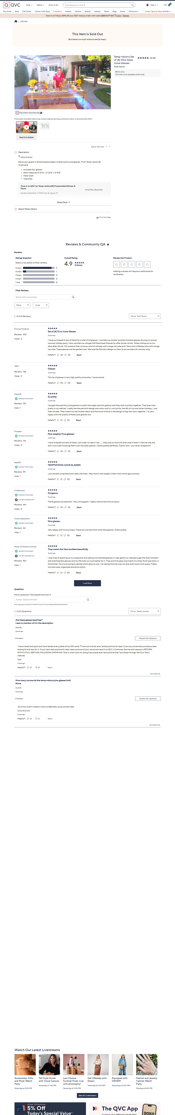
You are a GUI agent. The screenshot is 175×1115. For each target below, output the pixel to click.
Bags (115, 11)
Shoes (106, 11)
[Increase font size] (107, 146)
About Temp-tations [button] (27, 209)
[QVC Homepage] (16, 21)
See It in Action (26, 137)
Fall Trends (26, 11)
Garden (68, 11)
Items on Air (53, 5)
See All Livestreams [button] (87, 1095)
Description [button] (23, 152)
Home (122, 11)
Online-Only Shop (42, 11)
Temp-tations (119, 66)
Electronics (133, 11)
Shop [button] (28, 5)
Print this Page (105, 217)
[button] (148, 5)
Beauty (88, 11)
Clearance (57, 11)
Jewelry (97, 11)
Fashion (78, 11)
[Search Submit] (132, 5)
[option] (87, 15)
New (17, 11)
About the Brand (26, 157)
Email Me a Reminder (94, 190)
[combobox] (96, 5)
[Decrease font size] (110, 146)
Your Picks (7, 11)
